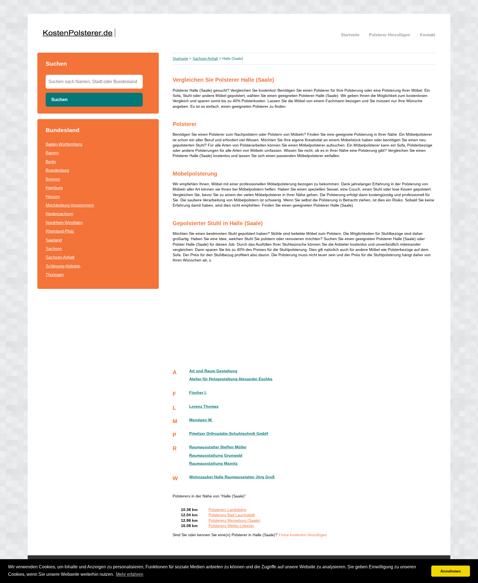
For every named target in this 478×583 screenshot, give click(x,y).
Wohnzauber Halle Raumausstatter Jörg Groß (232, 477)
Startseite (350, 34)
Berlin (51, 161)
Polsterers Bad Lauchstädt (232, 515)
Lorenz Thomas (204, 406)
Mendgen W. (200, 420)
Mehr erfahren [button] (129, 574)
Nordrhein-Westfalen (64, 222)
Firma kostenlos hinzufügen (303, 535)
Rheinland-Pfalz (60, 231)
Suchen (59, 99)
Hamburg (54, 187)
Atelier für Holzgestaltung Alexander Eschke (230, 379)
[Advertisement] (304, 313)
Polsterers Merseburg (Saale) (234, 520)
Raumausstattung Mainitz (213, 463)
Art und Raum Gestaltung (213, 371)
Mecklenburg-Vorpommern (70, 205)
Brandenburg (57, 170)
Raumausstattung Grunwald (215, 455)
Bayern (52, 152)
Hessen (53, 196)
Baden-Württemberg (64, 144)
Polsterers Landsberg (227, 510)
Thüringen (55, 274)
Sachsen (54, 248)
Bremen (53, 179)
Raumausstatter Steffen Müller (217, 447)
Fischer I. (198, 393)
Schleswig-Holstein (63, 266)
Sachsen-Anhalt (60, 257)
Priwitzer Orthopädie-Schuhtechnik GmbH (228, 434)
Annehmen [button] (450, 571)
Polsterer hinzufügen (389, 34)
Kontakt (427, 34)
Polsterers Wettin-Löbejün (231, 526)
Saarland (54, 240)
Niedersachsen (59, 213)
